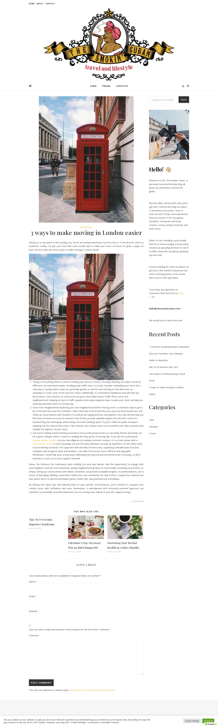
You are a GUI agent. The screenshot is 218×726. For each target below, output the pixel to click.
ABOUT (40, 3)
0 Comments (137, 501)
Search (184, 99)
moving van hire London (45, 440)
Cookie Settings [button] (192, 720)
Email (32, 596)
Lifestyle (122, 85)
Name (33, 581)
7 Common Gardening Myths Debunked (169, 346)
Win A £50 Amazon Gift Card (163, 367)
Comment (34, 635)
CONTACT (50, 3)
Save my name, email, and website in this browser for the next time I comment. (69, 629)
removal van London (43, 443)
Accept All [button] (208, 720)
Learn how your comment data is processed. (92, 690)
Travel (106, 85)
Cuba (93, 85)
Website (33, 611)
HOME (32, 3)
